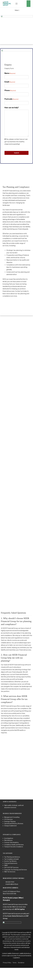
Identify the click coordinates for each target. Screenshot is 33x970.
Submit (16, 153)
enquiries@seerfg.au (11, 884)
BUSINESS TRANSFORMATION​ (12, 813)
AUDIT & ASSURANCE (9, 801)
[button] (16, 793)
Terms (14, 962)
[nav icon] (16, 4)
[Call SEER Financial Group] (28, 3)
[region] (16, 27)
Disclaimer (21, 962)
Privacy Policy (7, 962)
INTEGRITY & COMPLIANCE (12, 834)
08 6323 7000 (9, 882)
